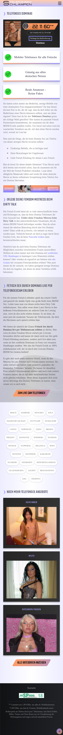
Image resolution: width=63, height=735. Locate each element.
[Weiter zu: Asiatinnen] (31, 526)
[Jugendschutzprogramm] (31, 695)
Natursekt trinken (36, 237)
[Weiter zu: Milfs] (31, 580)
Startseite (31, 688)
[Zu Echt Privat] (31, 188)
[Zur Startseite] (26, 3)
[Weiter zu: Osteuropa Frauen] (31, 633)
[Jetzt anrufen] (40, 26)
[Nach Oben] (59, 731)
